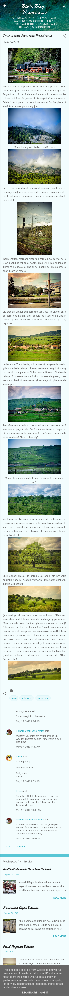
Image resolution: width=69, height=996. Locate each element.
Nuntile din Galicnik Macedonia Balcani (26, 869)
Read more (59, 897)
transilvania (43, 698)
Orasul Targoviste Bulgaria (18, 947)
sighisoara (26, 698)
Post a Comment (15, 846)
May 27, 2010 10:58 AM (28, 838)
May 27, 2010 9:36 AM (28, 746)
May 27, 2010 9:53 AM (28, 781)
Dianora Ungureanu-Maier (30, 730)
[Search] (64, 7)
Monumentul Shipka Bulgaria (20, 908)
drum (14, 698)
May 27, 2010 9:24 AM (28, 721)
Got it (44, 992)
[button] (64, 36)
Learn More (29, 992)
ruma (19, 756)
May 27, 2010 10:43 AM (28, 810)
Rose (19, 791)
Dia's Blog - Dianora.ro (34, 9)
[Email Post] (11, 691)
